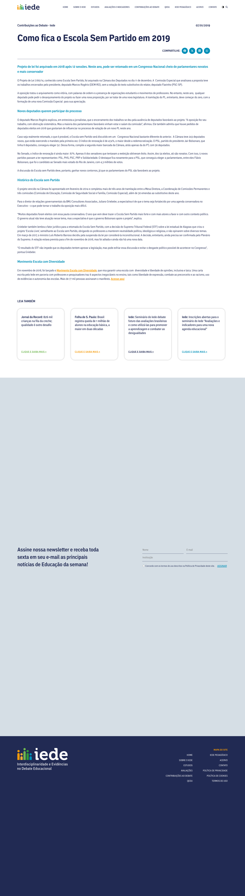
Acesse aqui (117, 279)
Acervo (199, 7)
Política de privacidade (215, 770)
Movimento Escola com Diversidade (77, 270)
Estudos (95, 7)
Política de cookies (217, 775)
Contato (213, 7)
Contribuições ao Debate (147, 7)
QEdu (167, 7)
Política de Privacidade (195, 565)
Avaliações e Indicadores (117, 7)
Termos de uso (220, 780)
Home (65, 7)
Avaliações (187, 770)
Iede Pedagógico (183, 7)
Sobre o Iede (79, 7)
